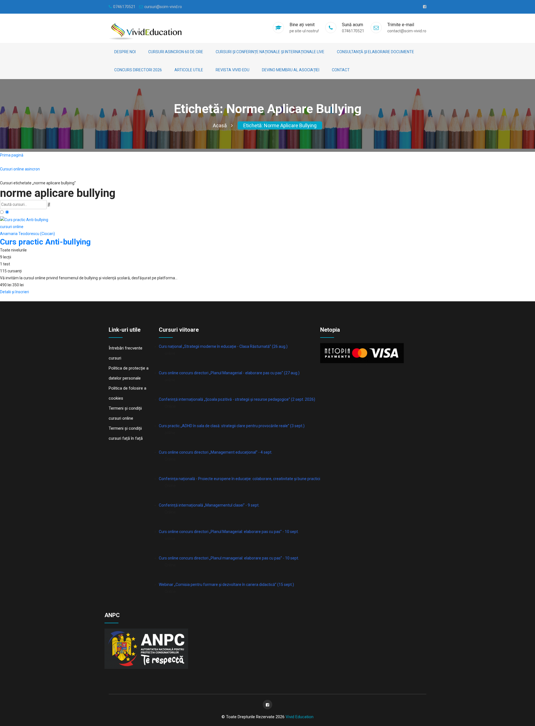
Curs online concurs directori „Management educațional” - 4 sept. (215, 452)
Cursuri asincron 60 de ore (175, 52)
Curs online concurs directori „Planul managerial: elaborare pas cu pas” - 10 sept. (229, 558)
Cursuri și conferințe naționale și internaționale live (270, 52)
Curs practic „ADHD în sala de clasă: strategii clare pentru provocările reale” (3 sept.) (232, 426)
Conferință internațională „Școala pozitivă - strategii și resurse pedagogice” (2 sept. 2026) (237, 399)
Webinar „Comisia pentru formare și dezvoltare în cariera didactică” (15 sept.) (226, 584)
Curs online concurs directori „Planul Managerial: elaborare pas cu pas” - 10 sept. (229, 531)
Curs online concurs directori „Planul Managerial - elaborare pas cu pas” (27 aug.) (229, 373)
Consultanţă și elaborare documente (375, 52)
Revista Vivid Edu (232, 70)
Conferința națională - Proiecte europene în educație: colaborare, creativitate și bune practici (239, 478)
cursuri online (11, 226)
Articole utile (188, 70)
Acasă (220, 125)
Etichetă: (280, 125)
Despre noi (125, 52)
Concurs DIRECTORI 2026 (138, 70)
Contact (341, 70)
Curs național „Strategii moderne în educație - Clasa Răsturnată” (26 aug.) (223, 346)
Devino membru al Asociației (290, 70)
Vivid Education (299, 716)
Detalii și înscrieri (14, 292)
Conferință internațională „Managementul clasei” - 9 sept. (209, 505)
